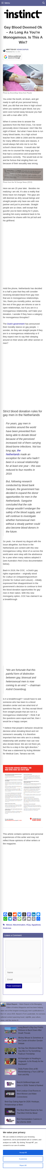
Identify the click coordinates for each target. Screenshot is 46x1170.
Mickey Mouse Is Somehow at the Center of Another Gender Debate (30, 1040)
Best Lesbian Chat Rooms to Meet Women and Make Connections (29, 1094)
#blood (9, 925)
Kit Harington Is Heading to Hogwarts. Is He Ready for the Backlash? (30, 1061)
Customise (23, 1159)
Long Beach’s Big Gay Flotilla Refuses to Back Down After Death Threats (30, 1030)
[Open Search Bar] (43, 3)
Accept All (23, 1152)
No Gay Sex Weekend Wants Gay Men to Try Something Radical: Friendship (30, 1051)
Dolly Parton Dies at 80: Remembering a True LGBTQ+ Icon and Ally (31, 1072)
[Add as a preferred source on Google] (12, 57)
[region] (23, 1149)
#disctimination (19, 925)
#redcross (7, 928)
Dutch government (16, 324)
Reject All (23, 1165)
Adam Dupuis (22, 49)
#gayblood (36, 925)
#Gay (28, 925)
